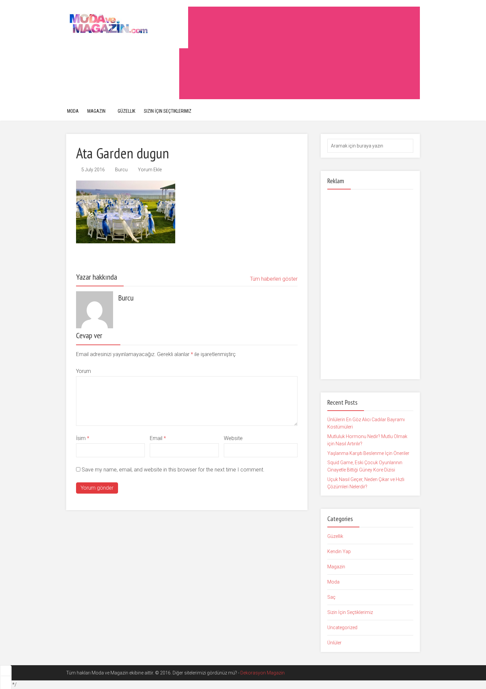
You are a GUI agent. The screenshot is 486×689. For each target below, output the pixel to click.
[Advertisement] (299, 53)
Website (233, 438)
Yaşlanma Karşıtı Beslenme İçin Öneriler (368, 453)
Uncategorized (342, 627)
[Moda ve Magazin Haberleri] (127, 23)
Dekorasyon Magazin (262, 672)
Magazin (96, 111)
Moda (73, 111)
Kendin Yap (339, 551)
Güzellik (126, 111)
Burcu (121, 169)
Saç (331, 597)
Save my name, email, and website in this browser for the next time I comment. (173, 469)
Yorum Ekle (150, 169)
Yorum (83, 371)
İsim (82, 438)
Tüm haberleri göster (274, 279)
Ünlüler (334, 642)
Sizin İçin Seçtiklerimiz (167, 111)
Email (158, 438)
